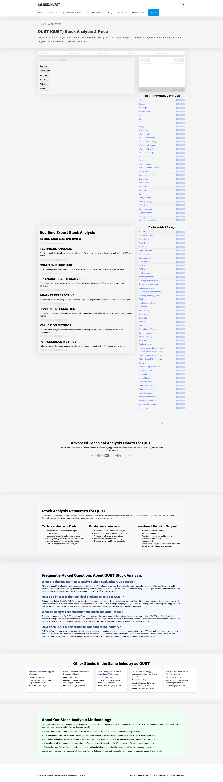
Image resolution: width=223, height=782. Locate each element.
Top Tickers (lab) (161, 775)
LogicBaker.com (178, 775)
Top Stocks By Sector (94, 13)
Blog (110, 13)
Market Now (52, 13)
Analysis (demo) (139, 13)
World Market (122, 13)
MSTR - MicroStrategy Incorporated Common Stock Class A (144, 674)
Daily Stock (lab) (144, 775)
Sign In (153, 13)
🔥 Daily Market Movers (71, 13)
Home (40, 13)
